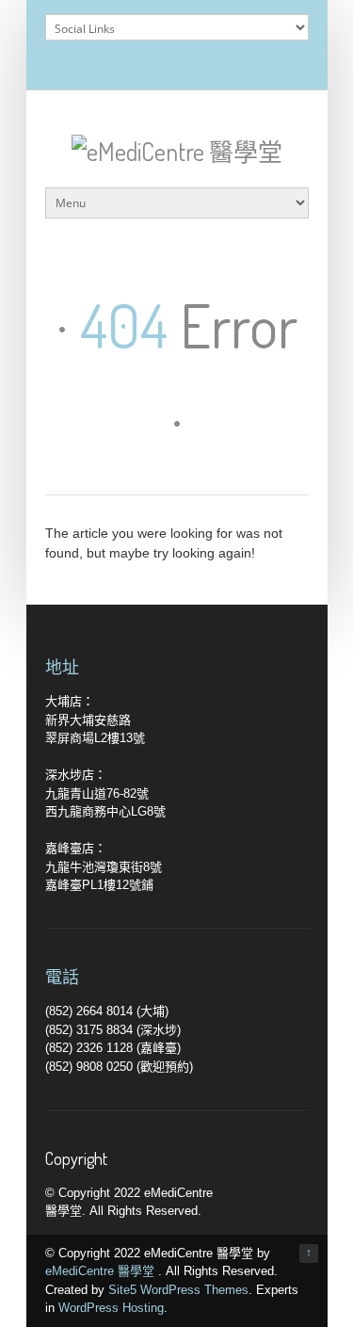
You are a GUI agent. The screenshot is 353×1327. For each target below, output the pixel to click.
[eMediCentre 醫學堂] (177, 151)
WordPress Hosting (111, 1308)
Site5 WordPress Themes (178, 1290)
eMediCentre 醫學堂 (101, 1271)
